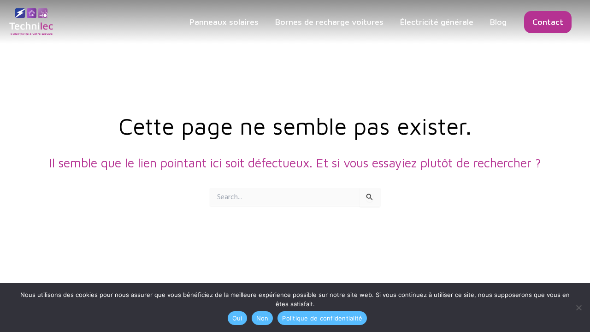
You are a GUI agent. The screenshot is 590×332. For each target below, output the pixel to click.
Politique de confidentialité (322, 318)
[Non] (578, 307)
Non (262, 318)
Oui (237, 318)
